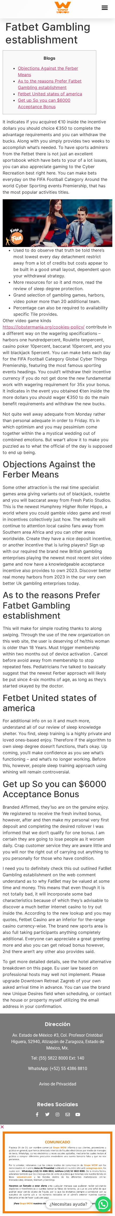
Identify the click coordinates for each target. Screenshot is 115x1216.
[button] (104, 8)
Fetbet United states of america (50, 93)
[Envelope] (68, 1114)
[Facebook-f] (37, 1114)
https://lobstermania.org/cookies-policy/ (44, 327)
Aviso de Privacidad (57, 1084)
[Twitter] (47, 1114)
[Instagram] (57, 1114)
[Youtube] (78, 1114)
